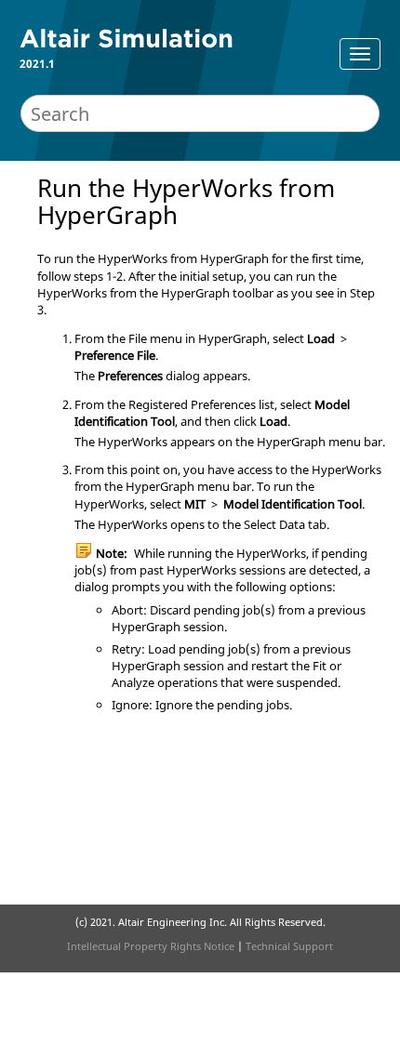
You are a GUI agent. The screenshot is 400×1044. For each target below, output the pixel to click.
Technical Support (289, 946)
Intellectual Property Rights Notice (150, 946)
